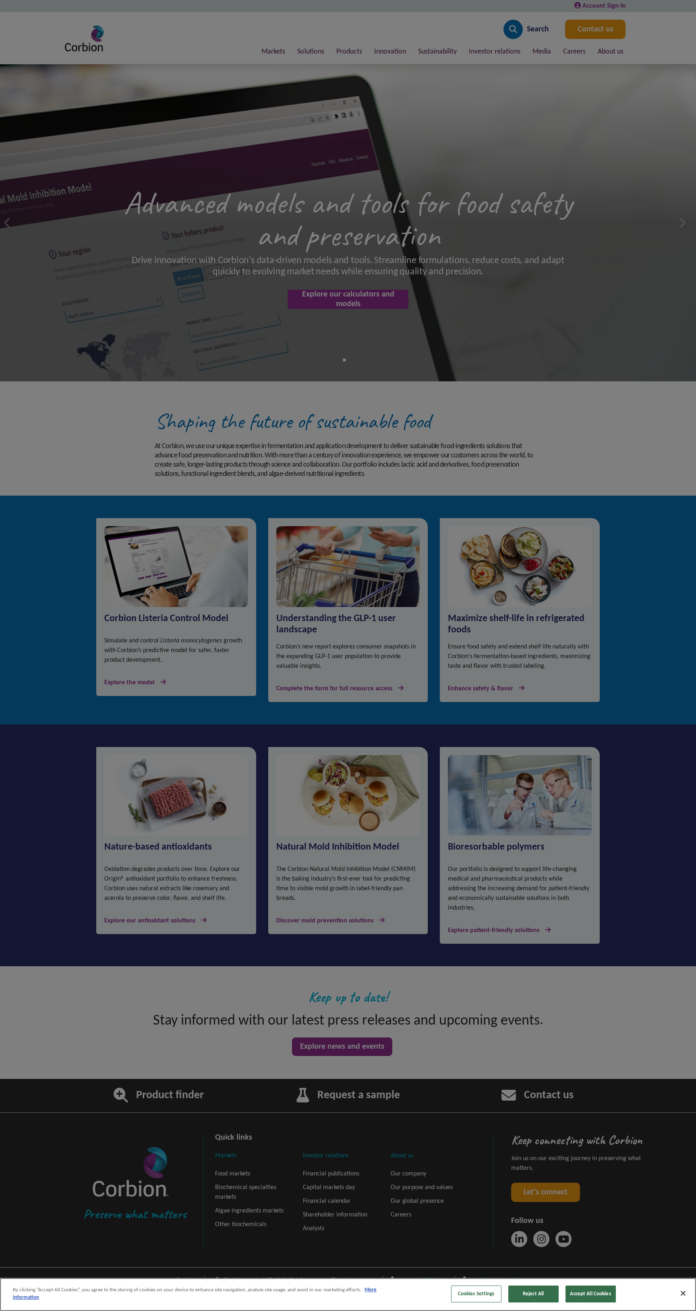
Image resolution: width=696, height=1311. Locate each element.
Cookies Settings (476, 1294)
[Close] (683, 1293)
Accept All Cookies (590, 1294)
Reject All (533, 1294)
